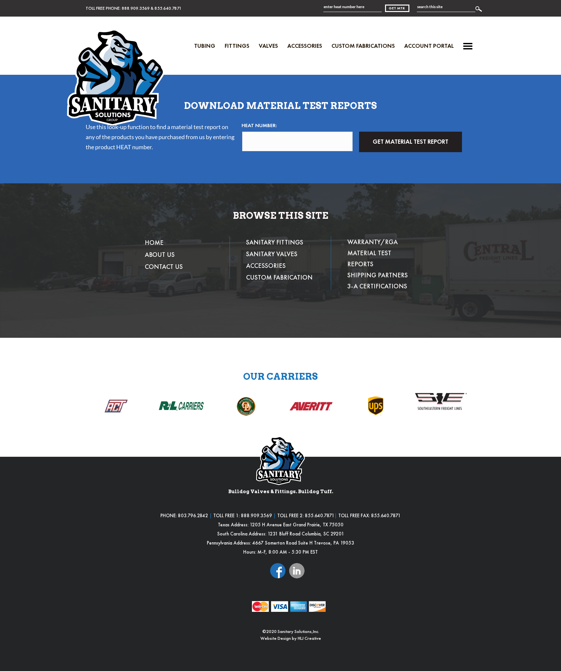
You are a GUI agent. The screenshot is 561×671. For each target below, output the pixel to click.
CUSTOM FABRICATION (279, 277)
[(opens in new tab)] (278, 570)
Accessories (304, 45)
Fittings (237, 45)
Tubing (204, 45)
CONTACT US (164, 266)
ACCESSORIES (266, 265)
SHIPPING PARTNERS (377, 275)
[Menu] (468, 46)
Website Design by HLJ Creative (290, 638)
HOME (154, 242)
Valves (268, 45)
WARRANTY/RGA (372, 242)
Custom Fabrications (363, 45)
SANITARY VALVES (271, 254)
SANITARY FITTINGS (274, 242)
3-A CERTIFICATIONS (377, 286)
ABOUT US (160, 254)
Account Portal (429, 45)
